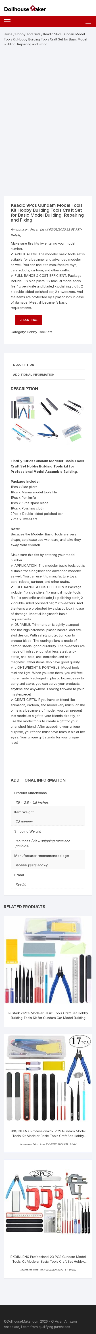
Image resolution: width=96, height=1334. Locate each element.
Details (15, 235)
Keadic (20, 884)
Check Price (29, 319)
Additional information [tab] (33, 374)
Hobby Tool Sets (27, 34)
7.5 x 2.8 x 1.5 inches (31, 802)
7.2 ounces (23, 822)
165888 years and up (31, 865)
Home (8, 34)
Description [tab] (23, 364)
